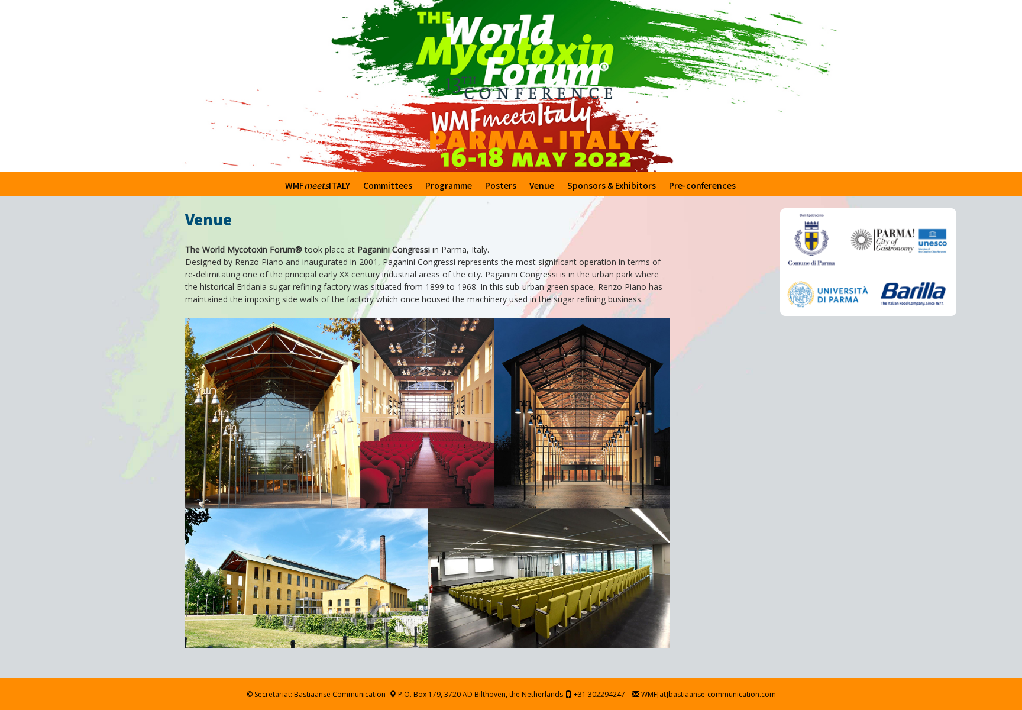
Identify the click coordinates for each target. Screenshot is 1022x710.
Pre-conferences (702, 185)
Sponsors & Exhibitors (611, 185)
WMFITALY (317, 185)
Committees (387, 185)
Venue (541, 185)
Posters (500, 185)
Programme (448, 185)
